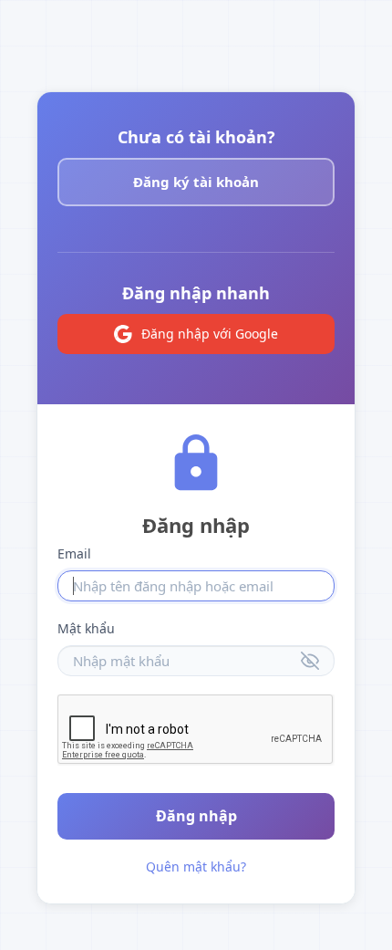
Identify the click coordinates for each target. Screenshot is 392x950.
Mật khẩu (86, 628)
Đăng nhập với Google (209, 333)
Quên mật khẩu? (196, 866)
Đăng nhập (196, 816)
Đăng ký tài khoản (196, 181)
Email (74, 553)
